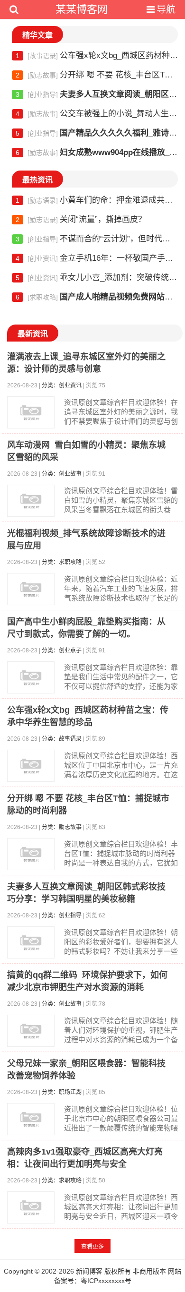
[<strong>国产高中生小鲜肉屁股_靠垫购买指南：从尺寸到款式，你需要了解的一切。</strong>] (31, 677)
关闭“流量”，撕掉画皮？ (81, 219)
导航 (166, 9)
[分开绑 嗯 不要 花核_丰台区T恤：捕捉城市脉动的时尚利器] (31, 854)
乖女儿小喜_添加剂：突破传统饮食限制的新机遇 (97, 277)
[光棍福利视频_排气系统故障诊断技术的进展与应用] (31, 589)
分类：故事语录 (62, 739)
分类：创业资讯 (62, 385)
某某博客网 (82, 9)
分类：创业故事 (62, 474)
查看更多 (92, 1246)
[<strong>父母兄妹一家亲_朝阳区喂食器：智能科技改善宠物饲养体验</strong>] (31, 1119)
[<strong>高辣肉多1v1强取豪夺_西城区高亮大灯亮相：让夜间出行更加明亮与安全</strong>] (31, 1207)
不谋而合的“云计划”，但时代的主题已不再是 (97, 238)
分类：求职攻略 (62, 562)
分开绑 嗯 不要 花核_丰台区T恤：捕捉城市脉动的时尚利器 (97, 74)
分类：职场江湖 (62, 1092)
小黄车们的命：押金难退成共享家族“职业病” (97, 200)
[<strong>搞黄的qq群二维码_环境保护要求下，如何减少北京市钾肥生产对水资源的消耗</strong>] (31, 1031)
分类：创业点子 (62, 650)
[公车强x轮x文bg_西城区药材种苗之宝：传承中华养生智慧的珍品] (31, 766)
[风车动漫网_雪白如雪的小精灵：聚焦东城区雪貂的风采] (31, 501)
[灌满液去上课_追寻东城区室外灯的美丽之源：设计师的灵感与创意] (31, 412)
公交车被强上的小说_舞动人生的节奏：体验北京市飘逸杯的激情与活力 (97, 113)
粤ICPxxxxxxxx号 (106, 1280)
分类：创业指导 (62, 915)
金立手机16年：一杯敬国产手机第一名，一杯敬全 (97, 258)
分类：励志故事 (62, 827)
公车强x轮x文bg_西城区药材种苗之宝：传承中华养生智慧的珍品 (97, 55)
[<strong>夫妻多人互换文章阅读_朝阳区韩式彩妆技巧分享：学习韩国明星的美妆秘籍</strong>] (31, 942)
